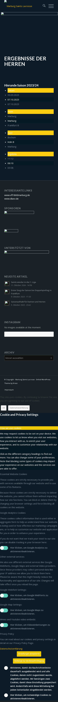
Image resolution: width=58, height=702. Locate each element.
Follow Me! (29, 334)
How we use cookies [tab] (10, 428)
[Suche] (43, 6)
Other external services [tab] (12, 556)
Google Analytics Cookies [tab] (13, 512)
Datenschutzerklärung (19, 408)
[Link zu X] (47, 386)
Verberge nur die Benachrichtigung (29, 661)
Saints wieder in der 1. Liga (23, 282)
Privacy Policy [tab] (7, 633)
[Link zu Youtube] (51, 386)
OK (3, 408)
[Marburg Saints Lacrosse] (24, 6)
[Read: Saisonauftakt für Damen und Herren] (7, 303)
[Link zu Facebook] (42, 386)
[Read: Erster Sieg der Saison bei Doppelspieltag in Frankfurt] (7, 291)
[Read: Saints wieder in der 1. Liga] (7, 283)
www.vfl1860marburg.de (17, 195)
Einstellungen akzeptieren (29, 653)
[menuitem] (43, 6)
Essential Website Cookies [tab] (13, 474)
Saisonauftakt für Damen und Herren (28, 301)
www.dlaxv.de (11, 198)
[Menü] (50, 6)
